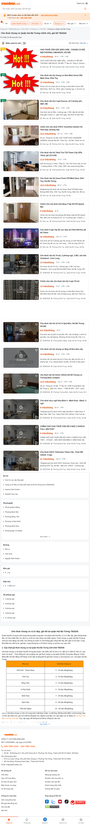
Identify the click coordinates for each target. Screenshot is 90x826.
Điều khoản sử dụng (8, 785)
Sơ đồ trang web (7, 789)
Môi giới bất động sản (9, 803)
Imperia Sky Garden (12, 489)
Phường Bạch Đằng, (60, 341)
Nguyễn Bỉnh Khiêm (12, 558)
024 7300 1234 (28, 746)
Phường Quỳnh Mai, (59, 221)
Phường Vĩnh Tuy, (58, 144)
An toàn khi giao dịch (9, 782)
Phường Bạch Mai (11, 512)
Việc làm (4, 810)
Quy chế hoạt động (8, 778)
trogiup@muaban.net (14, 764)
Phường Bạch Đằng (12, 507)
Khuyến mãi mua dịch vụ (54, 778)
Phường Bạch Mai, (58, 67)
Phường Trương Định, (61, 392)
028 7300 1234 (26, 18)
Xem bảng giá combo (49, 15)
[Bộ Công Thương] (78, 805)
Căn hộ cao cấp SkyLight (14, 480)
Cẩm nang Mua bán (8, 800)
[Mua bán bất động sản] (10, 3)
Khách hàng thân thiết (53, 785)
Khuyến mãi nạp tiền (52, 782)
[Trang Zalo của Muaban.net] (53, 802)
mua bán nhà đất (11, 718)
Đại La (7, 549)
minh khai (8, 554)
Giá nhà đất (5, 807)
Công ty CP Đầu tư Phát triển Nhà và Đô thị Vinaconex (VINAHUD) (29, 485)
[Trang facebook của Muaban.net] (47, 802)
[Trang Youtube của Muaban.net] (60, 802)
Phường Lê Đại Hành (13, 521)
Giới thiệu (4, 775)
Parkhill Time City (11, 494)
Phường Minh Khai (12, 526)
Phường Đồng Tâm (12, 517)
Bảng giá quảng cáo (52, 775)
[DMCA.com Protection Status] (52, 807)
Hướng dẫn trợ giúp (52, 789)
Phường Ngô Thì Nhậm (13, 531)
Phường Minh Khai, (58, 170)
